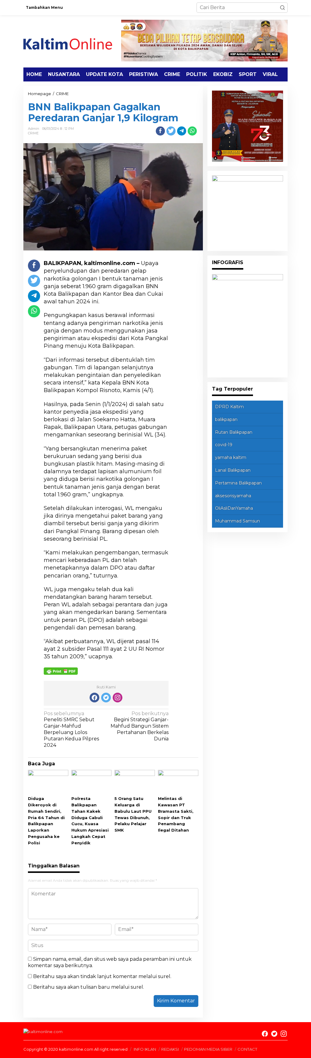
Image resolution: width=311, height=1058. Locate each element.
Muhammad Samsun (237, 521)
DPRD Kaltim (229, 406)
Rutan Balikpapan (233, 432)
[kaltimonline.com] (72, 41)
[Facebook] (94, 697)
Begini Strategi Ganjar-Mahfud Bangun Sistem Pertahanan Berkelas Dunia (140, 726)
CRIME (33, 133)
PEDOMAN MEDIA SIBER (208, 1049)
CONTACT (247, 1049)
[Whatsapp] (192, 131)
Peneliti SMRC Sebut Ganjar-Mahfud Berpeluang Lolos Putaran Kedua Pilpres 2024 (71, 729)
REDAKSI (170, 1049)
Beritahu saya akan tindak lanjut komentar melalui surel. (102, 976)
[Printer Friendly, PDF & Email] (61, 671)
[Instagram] (117, 697)
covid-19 (223, 444)
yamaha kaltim (230, 457)
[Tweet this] (171, 131)
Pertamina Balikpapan (238, 483)
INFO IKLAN (145, 1049)
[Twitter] (106, 697)
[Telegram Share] (181, 131)
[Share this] (160, 131)
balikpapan (226, 419)
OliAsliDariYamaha (234, 508)
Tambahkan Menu (44, 7)
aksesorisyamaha (233, 495)
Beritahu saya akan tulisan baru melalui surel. (88, 987)
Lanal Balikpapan (233, 470)
